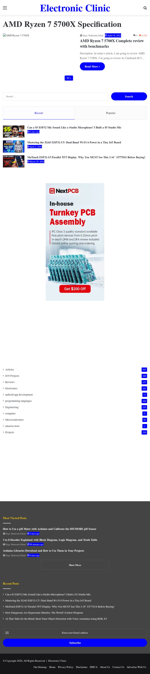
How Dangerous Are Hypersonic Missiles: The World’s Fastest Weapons (44, 612)
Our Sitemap (40, 667)
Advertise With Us (136, 667)
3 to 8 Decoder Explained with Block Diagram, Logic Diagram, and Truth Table (50, 540)
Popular (110, 113)
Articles (9, 369)
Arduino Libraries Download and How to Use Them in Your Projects (43, 550)
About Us (105, 667)
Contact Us (118, 667)
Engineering (12, 407)
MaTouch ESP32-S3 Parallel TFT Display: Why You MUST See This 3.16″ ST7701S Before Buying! (86, 157)
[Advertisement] (75, 334)
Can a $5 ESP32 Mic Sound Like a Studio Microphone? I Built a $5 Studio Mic (74, 127)
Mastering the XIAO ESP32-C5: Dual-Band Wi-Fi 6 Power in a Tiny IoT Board (74, 142)
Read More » (92, 66)
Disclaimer (81, 667)
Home (52, 667)
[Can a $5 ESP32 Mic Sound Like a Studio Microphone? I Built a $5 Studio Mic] (13, 132)
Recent (39, 113)
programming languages (18, 401)
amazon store (12, 426)
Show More (75, 565)
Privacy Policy (65, 667)
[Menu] (5, 9)
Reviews (9, 382)
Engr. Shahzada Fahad (93, 35)
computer (10, 413)
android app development (19, 394)
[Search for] (145, 9)
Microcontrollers (14, 419)
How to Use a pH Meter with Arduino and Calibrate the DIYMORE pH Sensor (49, 529)
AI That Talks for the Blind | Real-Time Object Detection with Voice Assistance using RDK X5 (56, 618)
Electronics (11, 388)
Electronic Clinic (57, 660)
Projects (9, 432)
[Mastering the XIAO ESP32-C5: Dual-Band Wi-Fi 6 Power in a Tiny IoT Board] (13, 146)
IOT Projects (12, 375)
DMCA (93, 667)
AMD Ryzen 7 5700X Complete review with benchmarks (112, 43)
